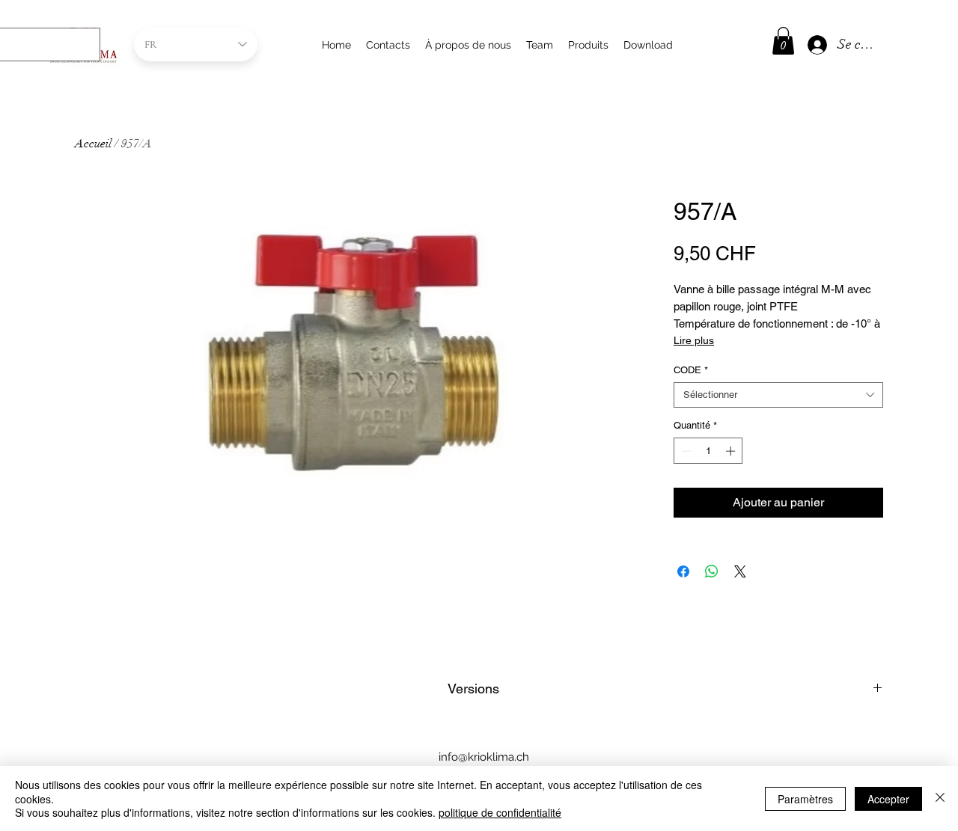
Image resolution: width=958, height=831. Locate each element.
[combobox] (778, 395)
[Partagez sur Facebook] (683, 571)
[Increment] (732, 451)
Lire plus (694, 340)
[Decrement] (685, 451)
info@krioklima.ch (484, 757)
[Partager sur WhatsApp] (712, 571)
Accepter (888, 798)
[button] (783, 41)
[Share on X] (740, 571)
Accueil (93, 143)
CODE (691, 369)
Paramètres (805, 798)
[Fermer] (940, 798)
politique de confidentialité (500, 812)
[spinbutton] (708, 451)
